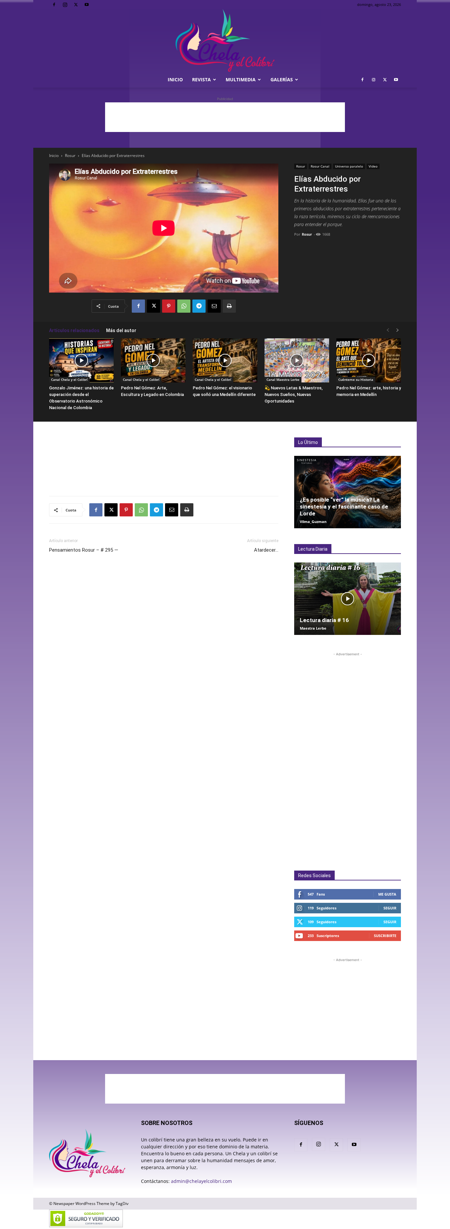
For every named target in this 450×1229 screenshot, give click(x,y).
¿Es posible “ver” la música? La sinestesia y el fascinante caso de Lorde (344, 506)
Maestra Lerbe (313, 628)
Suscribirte (385, 935)
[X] (76, 4)
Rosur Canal (320, 166)
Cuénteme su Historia (355, 379)
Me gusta (387, 894)
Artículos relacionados (74, 330)
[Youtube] (87, 4)
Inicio (175, 79)
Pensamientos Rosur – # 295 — (83, 550)
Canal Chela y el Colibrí (69, 379)
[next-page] (397, 330)
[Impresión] (229, 306)
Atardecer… (266, 550)
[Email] (214, 306)
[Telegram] (199, 306)
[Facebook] (54, 4)
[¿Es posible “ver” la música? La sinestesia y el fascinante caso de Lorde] (347, 492)
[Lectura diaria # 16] (347, 598)
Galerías (281, 79)
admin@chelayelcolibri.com (201, 1181)
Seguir (389, 907)
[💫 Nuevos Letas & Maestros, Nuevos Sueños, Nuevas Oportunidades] (297, 360)
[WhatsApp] (183, 306)
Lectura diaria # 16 (324, 620)
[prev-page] (387, 330)
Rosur (70, 155)
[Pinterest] (168, 306)
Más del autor (121, 330)
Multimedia (241, 79)
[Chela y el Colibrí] (225, 40)
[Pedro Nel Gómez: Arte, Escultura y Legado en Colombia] (153, 360)
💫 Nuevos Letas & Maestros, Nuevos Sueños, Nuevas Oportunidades (294, 394)
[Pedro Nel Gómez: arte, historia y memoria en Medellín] (368, 360)
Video (373, 166)
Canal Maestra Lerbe (283, 379)
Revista (201, 79)
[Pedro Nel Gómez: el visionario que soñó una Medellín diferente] (225, 360)
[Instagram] (65, 4)
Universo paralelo (349, 166)
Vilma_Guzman (313, 521)
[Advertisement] (225, 117)
